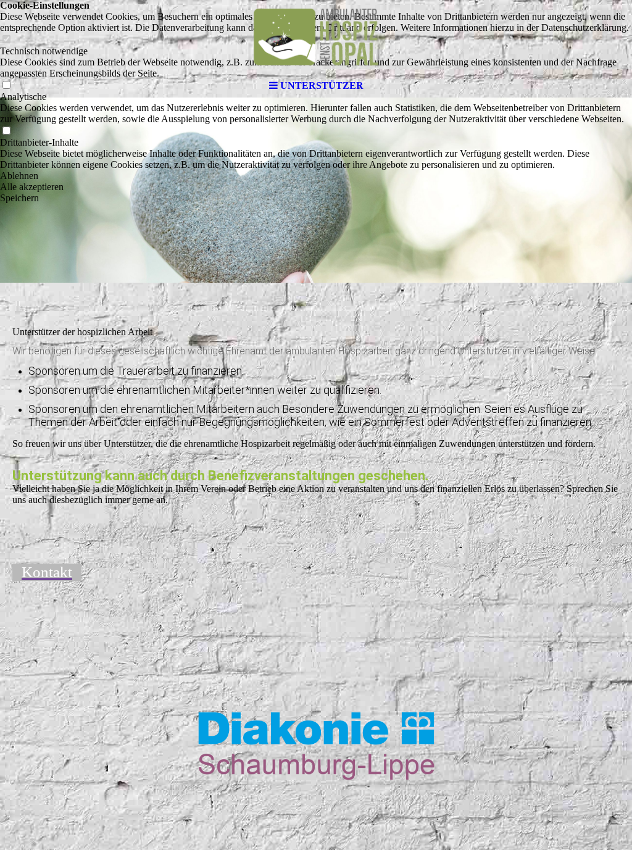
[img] (316, 37)
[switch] (6, 131)
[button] (316, 175)
